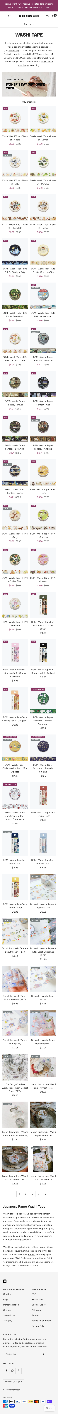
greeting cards (28, 1228)
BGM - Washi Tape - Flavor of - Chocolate (15, 226)
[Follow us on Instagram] (12, 1371)
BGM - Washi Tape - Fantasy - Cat (43, 403)
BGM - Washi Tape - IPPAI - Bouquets (15, 624)
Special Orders (39, 1304)
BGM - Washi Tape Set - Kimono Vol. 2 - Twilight (43, 671)
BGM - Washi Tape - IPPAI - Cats (43, 491)
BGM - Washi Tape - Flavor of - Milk (15, 182)
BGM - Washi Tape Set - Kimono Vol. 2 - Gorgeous (15, 719)
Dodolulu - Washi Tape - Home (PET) (15, 1042)
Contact (7, 1310)
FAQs (34, 1294)
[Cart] (53, 16)
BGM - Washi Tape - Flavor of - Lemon (43, 138)
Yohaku (46, 54)
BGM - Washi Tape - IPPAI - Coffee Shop (15, 580)
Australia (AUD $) (12, 1381)
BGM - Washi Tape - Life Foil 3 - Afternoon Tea (43, 270)
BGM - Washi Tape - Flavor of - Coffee (43, 226)
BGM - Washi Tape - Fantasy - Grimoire (43, 359)
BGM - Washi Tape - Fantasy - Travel (15, 403)
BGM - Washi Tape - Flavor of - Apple (15, 138)
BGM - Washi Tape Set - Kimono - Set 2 (15, 862)
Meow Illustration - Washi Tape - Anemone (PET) (15, 1178)
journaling (14, 50)
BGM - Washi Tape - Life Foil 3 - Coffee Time (15, 359)
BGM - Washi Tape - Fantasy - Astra (15, 491)
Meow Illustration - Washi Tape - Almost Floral (43, 1086)
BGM (19, 57)
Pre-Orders (37, 1299)
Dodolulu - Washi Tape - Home (43, 998)
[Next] (45, 1194)
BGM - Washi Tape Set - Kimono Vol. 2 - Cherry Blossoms (15, 673)
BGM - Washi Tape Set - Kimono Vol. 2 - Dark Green (43, 625)
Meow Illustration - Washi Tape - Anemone (43, 1134)
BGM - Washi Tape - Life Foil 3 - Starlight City (15, 270)
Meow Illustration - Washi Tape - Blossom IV (43, 1178)
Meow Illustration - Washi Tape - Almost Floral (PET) (15, 1134)
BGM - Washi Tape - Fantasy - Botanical (15, 447)
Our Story (8, 1294)
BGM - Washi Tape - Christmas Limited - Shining (43, 768)
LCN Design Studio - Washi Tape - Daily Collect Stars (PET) (15, 1088)
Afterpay (7, 1320)
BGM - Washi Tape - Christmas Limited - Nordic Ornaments (15, 816)
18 (39, 1194)
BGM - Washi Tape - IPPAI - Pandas (43, 535)
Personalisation (11, 1304)
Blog (5, 1299)
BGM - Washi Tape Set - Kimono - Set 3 (43, 862)
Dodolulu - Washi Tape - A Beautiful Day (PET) (15, 950)
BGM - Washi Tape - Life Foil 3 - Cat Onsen (43, 315)
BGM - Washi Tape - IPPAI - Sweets (43, 580)
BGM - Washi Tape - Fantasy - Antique (43, 447)
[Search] (9, 16)
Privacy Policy (39, 1326)
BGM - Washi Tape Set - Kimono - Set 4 (15, 906)
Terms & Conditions (41, 1320)
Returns (36, 1315)
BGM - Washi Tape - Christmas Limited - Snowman (43, 720)
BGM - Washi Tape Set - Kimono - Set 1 (43, 814)
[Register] (43, 1354)
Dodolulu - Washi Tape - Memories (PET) (43, 1042)
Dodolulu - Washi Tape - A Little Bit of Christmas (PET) (43, 952)
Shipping (36, 1310)
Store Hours (9, 1315)
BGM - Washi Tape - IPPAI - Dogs (15, 535)
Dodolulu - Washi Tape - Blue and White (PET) (15, 998)
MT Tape (37, 54)
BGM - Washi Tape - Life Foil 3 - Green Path (15, 315)
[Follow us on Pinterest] (18, 1371)
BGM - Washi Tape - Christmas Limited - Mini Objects (14, 768)
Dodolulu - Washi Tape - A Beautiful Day (43, 906)
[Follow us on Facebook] (6, 1371)
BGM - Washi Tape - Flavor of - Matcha (43, 182)
